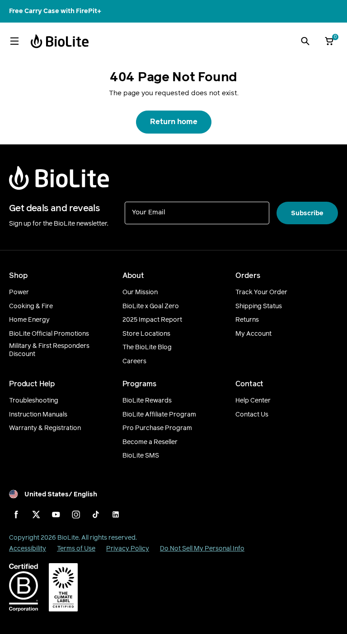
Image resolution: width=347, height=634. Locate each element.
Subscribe (307, 213)
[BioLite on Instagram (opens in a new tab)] (76, 514)
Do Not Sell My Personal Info (202, 548)
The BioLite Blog (147, 347)
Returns (247, 320)
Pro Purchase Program (157, 428)
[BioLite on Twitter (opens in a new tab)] (36, 514)
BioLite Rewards (147, 401)
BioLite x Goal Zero (150, 306)
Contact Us (251, 415)
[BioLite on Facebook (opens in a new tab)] (16, 514)
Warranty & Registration (45, 428)
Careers (134, 361)
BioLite (68, 537)
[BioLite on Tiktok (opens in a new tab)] (96, 514)
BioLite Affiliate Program (159, 415)
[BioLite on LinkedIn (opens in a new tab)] (115, 514)
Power (19, 292)
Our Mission (140, 292)
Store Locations (146, 334)
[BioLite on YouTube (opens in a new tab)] (56, 514)
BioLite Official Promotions (49, 334)
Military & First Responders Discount (49, 350)
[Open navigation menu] (14, 41)
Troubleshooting (33, 401)
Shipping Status (258, 306)
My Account (253, 334)
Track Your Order (261, 292)
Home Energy (29, 320)
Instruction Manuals (38, 415)
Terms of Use (76, 548)
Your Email (148, 212)
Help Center (253, 401)
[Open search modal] (305, 41)
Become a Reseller (150, 442)
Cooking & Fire (31, 306)
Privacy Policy (127, 548)
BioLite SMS (140, 456)
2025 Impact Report (152, 320)
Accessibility (27, 548)
